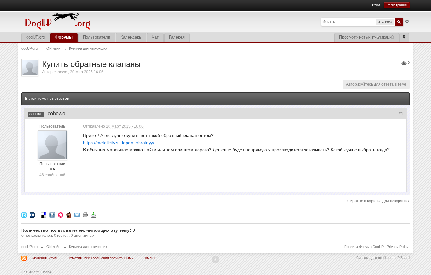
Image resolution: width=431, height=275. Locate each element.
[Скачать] (93, 214)
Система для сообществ (376, 258)
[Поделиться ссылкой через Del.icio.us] (43, 214)
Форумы (64, 37)
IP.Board (403, 258)
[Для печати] (85, 214)
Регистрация (397, 5)
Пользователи (96, 37)
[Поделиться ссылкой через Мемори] (60, 214)
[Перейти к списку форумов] (100, 21)
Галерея (177, 37)
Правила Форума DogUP (364, 246)
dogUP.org (35, 37)
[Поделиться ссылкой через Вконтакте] (52, 214)
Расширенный (407, 21)
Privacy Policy (398, 246)
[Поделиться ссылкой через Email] (77, 214)
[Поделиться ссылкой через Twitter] (24, 214)
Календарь (131, 37)
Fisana (46, 272)
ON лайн (53, 246)
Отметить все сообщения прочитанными (100, 258)
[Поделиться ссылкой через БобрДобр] (68, 214)
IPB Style (28, 272)
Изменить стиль (45, 258)
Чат (155, 37)
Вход (376, 5)
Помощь (149, 258)
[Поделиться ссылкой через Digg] (32, 214)
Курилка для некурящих (88, 246)
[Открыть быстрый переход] (404, 37)
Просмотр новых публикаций (366, 37)
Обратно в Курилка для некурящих (378, 201)
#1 (401, 113)
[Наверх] (215, 259)
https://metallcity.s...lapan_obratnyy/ (118, 142)
